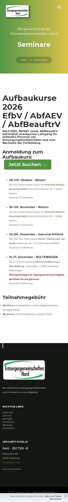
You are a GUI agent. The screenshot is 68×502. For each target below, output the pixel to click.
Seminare (7, 425)
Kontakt (7, 416)
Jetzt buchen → (27, 164)
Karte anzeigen (11, 469)
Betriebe (7, 419)
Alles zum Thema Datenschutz (53, 497)
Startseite (8, 428)
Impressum (8, 422)
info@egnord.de (11, 462)
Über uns (7, 412)
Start (24, 60)
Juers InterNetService (44, 492)
